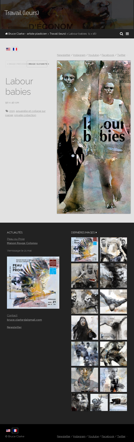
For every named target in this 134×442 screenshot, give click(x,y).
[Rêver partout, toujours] (113, 354)
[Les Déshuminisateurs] (113, 327)
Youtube (93, 55)
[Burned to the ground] (118, 402)
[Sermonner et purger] (84, 354)
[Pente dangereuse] (113, 301)
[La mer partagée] (113, 275)
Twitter (121, 55)
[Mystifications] (84, 327)
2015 (12, 111)
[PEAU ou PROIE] (84, 249)
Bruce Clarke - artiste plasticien (27, 33)
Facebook (108, 55)
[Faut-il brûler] (113, 249)
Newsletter (63, 55)
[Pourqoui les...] (84, 275)
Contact (12, 315)
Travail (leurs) (58, 33)
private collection (25, 115)
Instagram (79, 55)
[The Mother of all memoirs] (84, 380)
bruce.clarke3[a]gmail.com (24, 319)
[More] (96, 232)
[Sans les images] (84, 301)
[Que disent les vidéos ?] (99, 402)
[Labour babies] (94, 212)
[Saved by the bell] (113, 380)
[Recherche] (121, 33)
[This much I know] (80, 402)
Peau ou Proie (16, 239)
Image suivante (38, 64)
